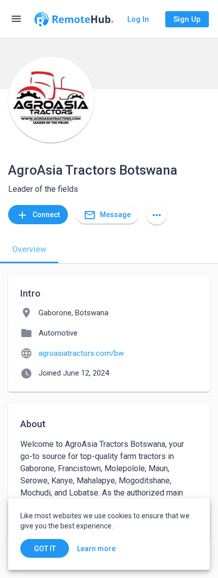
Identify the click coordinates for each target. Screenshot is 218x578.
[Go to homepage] (74, 19)
